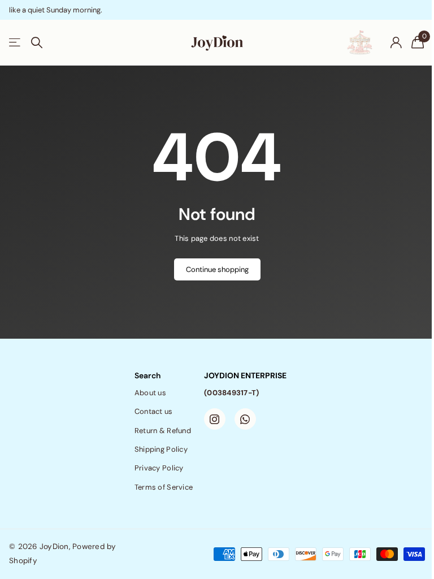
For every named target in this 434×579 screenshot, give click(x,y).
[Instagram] (214, 419)
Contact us (153, 411)
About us (150, 392)
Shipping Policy (161, 449)
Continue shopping (217, 269)
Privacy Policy (159, 468)
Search (147, 375)
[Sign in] (396, 42)
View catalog (15, 42)
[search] (36, 42)
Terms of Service (163, 487)
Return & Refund (162, 430)
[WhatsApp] (245, 419)
